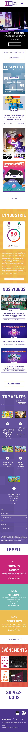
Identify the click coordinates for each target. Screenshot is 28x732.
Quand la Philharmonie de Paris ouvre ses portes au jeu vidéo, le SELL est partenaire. (14, 117)
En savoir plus (14, 579)
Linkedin (19, 719)
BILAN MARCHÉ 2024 (14, 181)
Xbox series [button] (4, 513)
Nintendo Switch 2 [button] (7, 517)
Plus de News (14, 198)
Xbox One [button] (4, 524)
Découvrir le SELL (14, 639)
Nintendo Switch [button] (6, 528)
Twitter (16, 719)
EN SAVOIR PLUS (15, 44)
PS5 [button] (2, 510)
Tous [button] (2, 404)
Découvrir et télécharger (14, 279)
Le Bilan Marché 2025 (14, 82)
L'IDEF (18, 676)
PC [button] (2, 532)
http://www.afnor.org (17, 713)
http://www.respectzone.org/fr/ (24, 713)
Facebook (13, 719)
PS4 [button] (2, 521)
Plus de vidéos (14, 384)
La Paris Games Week (20, 662)
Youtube (22, 719)
